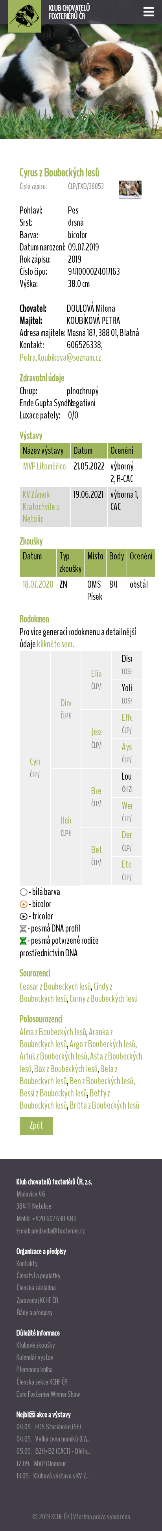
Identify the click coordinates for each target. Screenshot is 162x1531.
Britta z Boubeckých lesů (104, 1105)
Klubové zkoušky (36, 1344)
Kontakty (27, 1263)
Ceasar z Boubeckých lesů (55, 986)
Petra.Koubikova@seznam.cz (60, 357)
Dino (67, 703)
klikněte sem (54, 644)
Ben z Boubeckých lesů (101, 1081)
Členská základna (36, 1287)
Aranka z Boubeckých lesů (66, 1038)
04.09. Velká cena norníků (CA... (53, 1438)
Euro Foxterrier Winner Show (48, 1393)
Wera (129, 806)
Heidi (68, 820)
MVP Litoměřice (44, 466)
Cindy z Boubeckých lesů (66, 992)
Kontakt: (32, 345)
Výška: (29, 284)
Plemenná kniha (35, 1369)
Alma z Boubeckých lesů (53, 1032)
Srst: (26, 223)
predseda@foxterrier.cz (58, 1230)
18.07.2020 (38, 584)
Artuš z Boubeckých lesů (53, 1056)
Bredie (100, 791)
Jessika (101, 732)
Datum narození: (43, 247)
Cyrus (37, 761)
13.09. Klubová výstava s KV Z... (53, 1475)
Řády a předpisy (35, 1312)
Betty (99, 850)
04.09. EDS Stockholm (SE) (49, 1426)
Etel (128, 864)
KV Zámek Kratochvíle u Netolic (41, 507)
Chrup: (28, 391)
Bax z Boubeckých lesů (66, 1069)
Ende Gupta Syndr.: (43, 403)
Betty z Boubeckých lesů (65, 1099)
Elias (98, 673)
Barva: (29, 235)
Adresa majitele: (43, 333)
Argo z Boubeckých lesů (102, 1044)
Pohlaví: (31, 211)
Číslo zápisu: (33, 186)
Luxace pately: (40, 415)
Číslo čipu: (33, 272)
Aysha (130, 747)
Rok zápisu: (35, 260)
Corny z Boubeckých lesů (104, 998)
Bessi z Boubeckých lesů (53, 1093)
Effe (127, 717)
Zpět (36, 1125)
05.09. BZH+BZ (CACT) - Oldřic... (54, 1450)
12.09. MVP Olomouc (41, 1463)
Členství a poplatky (39, 1275)
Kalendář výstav (35, 1357)
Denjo (130, 835)
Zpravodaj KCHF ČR (37, 1300)
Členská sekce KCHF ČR (42, 1381)
